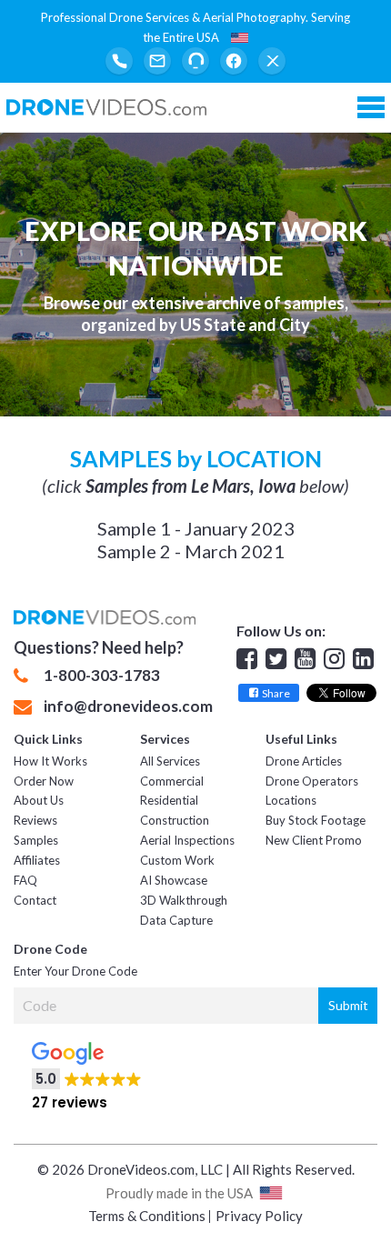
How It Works (50, 761)
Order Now (44, 781)
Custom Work (177, 860)
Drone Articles (304, 761)
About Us (39, 800)
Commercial (172, 781)
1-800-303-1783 (102, 675)
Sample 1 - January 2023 (196, 528)
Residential (169, 800)
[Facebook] (233, 61)
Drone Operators (312, 781)
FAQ (25, 880)
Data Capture (176, 920)
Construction (174, 820)
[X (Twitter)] (272, 61)
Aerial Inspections (187, 840)
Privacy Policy (259, 1215)
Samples (36, 840)
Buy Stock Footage (316, 820)
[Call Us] (119, 61)
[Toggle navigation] (371, 107)
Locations (291, 800)
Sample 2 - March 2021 (191, 551)
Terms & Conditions (147, 1215)
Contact (35, 900)
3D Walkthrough (183, 900)
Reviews (35, 820)
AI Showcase (173, 880)
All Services (170, 761)
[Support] (195, 61)
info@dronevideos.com (128, 706)
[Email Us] (157, 61)
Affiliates (37, 860)
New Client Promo (314, 840)
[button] (196, 1070)
